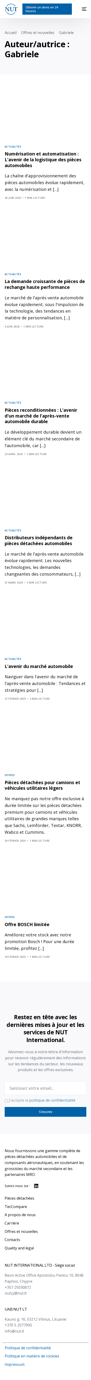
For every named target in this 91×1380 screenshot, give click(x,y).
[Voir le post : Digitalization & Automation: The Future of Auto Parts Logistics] (46, 114)
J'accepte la (42, 1100)
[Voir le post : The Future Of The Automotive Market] (46, 626)
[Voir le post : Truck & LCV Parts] (46, 742)
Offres (10, 775)
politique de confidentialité (52, 1100)
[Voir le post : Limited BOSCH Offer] (46, 884)
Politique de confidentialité (28, 1347)
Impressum (14, 1364)
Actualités (13, 146)
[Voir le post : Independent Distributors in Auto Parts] (46, 497)
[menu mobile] (82, 9)
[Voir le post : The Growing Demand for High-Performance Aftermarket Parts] (46, 241)
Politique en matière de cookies (32, 1356)
